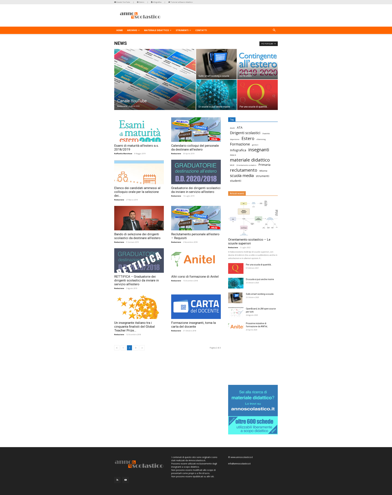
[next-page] (142, 347)
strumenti (262, 176)
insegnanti (258, 149)
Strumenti (182, 30)
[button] (274, 30)
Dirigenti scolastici (245, 132)
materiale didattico (250, 160)
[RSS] (117, 480)
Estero (141, 2)
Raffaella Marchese (123, 153)
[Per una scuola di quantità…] (257, 95)
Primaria (264, 164)
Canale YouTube (123, 2)
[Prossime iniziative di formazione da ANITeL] (235, 327)
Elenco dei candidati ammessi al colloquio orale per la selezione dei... (137, 191)
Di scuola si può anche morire (260, 279)
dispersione (234, 139)
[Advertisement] (253, 359)
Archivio (132, 30)
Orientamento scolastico (246, 165)
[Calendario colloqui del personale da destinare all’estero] (196, 129)
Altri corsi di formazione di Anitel (195, 276)
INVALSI (233, 155)
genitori (255, 145)
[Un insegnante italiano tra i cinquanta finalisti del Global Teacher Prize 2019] (139, 306)
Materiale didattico (156, 30)
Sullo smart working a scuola (259, 294)
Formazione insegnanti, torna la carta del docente (193, 324)
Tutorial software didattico (181, 2)
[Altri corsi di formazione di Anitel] (196, 260)
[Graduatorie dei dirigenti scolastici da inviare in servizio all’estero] (196, 172)
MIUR (232, 165)
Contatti (201, 30)
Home (119, 30)
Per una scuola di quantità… (259, 264)
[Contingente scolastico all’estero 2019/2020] (257, 64)
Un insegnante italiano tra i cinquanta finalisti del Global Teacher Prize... (134, 326)
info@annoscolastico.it (239, 463)
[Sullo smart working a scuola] (216, 64)
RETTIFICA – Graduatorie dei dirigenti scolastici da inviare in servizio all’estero (136, 280)
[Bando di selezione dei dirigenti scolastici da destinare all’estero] (139, 218)
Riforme (263, 170)
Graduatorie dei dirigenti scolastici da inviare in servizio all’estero (196, 190)
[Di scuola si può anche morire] (216, 95)
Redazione (122, 106)
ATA (239, 127)
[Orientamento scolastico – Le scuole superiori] (253, 218)
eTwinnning (261, 139)
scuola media (242, 175)
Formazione (240, 144)
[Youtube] (126, 480)
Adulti (232, 128)
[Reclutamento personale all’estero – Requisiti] (196, 218)
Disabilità (266, 133)
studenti (235, 180)
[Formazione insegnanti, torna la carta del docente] (196, 306)
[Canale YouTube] (155, 84)
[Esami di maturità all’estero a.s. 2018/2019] (139, 129)
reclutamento (243, 170)
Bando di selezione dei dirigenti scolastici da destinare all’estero (137, 236)
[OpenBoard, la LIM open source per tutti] (235, 312)
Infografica (156, 2)
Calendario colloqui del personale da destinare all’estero (195, 147)
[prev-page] (116, 347)
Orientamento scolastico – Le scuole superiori (249, 241)
